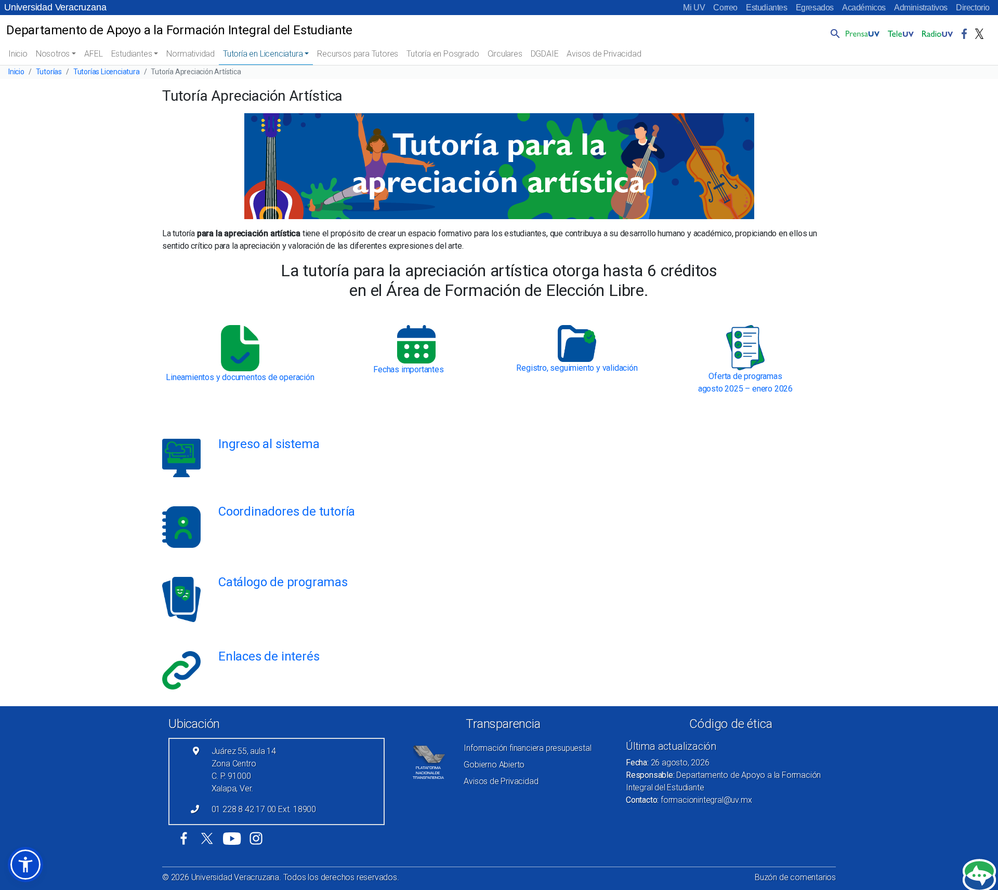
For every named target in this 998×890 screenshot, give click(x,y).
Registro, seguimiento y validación (576, 368)
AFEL (93, 54)
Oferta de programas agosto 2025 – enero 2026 (745, 382)
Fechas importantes (408, 369)
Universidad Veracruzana (55, 7)
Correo (725, 7)
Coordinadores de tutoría (286, 511)
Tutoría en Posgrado (442, 54)
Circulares (505, 54)
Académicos (864, 7)
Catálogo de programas (283, 582)
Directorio (973, 7)
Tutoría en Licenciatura (263, 54)
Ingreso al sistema (268, 444)
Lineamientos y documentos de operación (240, 377)
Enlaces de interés (268, 656)
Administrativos (921, 7)
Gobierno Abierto (494, 765)
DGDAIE (545, 54)
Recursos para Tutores (357, 54)
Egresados (815, 7)
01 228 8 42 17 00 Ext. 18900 (264, 809)
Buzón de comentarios (795, 877)
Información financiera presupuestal (527, 748)
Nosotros (53, 54)
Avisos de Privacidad (604, 54)
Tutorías (49, 72)
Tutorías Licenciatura (106, 72)
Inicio (18, 54)
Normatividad (190, 54)
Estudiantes (766, 7)
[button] (833, 33)
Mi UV (694, 7)
